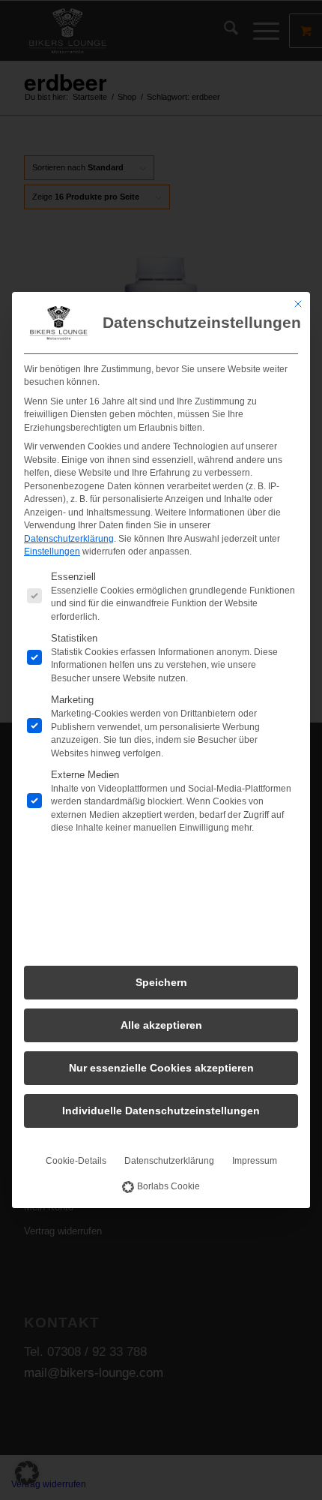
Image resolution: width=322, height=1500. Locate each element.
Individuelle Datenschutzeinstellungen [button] (161, 1111)
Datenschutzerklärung (69, 539)
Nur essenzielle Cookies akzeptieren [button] (161, 1068)
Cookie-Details (76, 1161)
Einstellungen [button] (52, 551)
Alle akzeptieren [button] (161, 1025)
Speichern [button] (161, 982)
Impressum (254, 1161)
